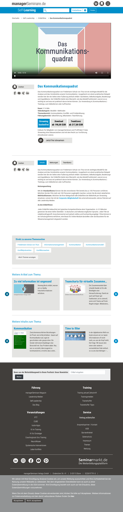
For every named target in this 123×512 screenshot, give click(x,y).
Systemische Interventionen (36, 445)
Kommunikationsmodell (95, 245)
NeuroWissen (36, 441)
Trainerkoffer (87, 401)
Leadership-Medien (36, 397)
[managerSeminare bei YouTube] (38, 460)
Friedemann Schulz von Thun (28, 245)
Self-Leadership (28, 18)
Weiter (19, 377)
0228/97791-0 (90, 473)
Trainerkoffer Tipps (87, 405)
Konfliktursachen (43, 250)
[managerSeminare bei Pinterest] (46, 460)
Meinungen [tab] (54, 163)
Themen (87, 445)
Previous (7, 294)
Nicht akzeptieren (34, 500)
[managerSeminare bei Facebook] (30, 460)
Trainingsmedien (87, 397)
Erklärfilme (42, 18)
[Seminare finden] (93, 461)
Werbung (87, 449)
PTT (35, 417)
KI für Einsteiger (36, 433)
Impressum (87, 441)
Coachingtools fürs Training (35, 437)
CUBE (36, 421)
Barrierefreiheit (87, 433)
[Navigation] (108, 4)
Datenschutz (87, 437)
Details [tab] (42, 163)
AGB (87, 429)
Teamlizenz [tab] (67, 163)
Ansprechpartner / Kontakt (87, 425)
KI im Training (36, 429)
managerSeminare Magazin (36, 393)
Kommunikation (75, 245)
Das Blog (36, 405)
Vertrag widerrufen (87, 417)
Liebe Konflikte (35, 449)
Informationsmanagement (54, 245)
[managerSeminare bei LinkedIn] (15, 460)
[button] (23, 87)
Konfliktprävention (24, 250)
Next (116, 294)
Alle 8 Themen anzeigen (27, 257)
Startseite (15, 18)
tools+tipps (36, 425)
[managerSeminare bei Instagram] (23, 460)
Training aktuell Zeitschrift (87, 393)
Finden (92, 10)
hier (72, 496)
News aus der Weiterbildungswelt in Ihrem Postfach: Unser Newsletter (41, 372)
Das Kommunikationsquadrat (61, 18)
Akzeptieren (18, 500)
